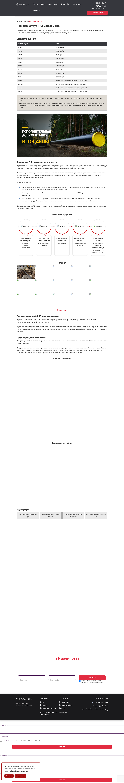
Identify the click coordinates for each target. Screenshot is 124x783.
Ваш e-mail (4, 736)
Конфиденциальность (48, 708)
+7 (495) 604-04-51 (99, 3)
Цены (43, 4)
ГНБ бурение (63, 699)
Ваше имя (23, 680)
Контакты (36, 10)
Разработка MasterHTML (22, 703)
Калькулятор (53, 4)
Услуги (35, 4)
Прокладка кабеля (65, 705)
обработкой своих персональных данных (92, 681)
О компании (77, 4)
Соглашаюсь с (22, 740)
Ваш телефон (55, 680)
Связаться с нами (97, 13)
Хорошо (9, 776)
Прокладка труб (64, 702)
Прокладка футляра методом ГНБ (96, 515)
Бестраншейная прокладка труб (28, 515)
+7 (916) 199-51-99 (99, 6)
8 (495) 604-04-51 (67, 659)
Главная (19, 21)
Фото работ (65, 4)
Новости (62, 708)
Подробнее (20, 776)
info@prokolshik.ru (102, 706)
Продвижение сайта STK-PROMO (24, 705)
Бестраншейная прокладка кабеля (50, 515)
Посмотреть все (62, 310)
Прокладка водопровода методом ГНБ (73, 515)
